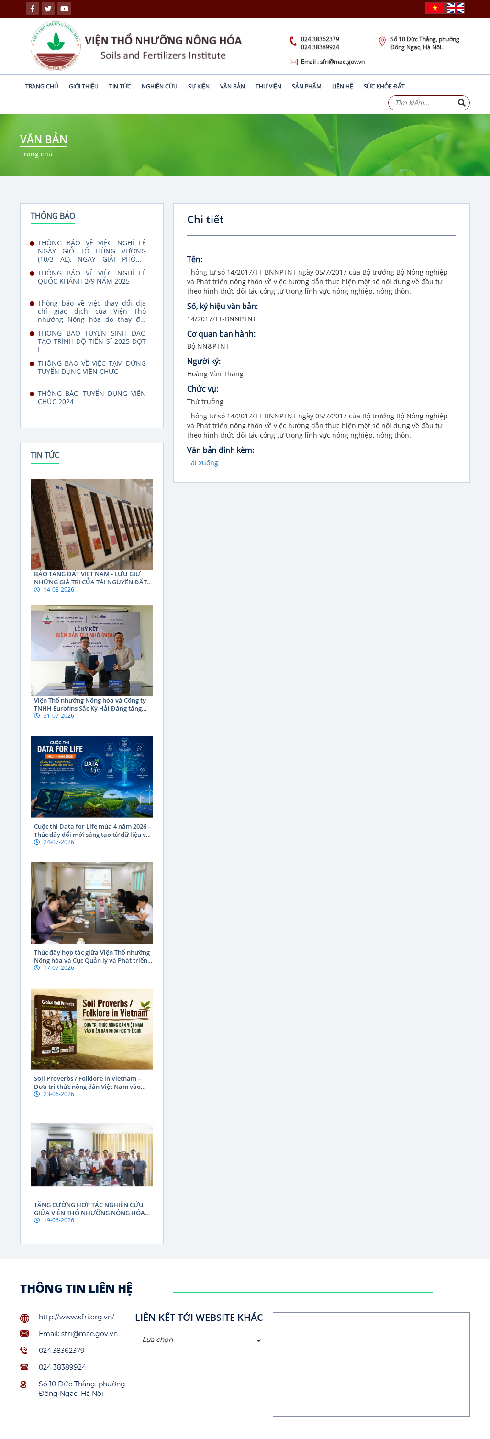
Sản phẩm (307, 86)
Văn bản (232, 86)
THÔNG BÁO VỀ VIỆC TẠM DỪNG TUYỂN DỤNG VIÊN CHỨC (92, 367)
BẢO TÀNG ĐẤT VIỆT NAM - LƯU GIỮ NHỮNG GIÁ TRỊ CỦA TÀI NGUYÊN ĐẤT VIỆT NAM (90, 582)
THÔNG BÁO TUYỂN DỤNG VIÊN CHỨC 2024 (92, 397)
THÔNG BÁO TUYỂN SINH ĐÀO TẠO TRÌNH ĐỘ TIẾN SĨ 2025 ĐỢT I (92, 341)
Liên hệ (342, 86)
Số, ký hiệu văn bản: (222, 306)
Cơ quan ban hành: (221, 334)
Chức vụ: (202, 389)
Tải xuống (202, 462)
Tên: (194, 259)
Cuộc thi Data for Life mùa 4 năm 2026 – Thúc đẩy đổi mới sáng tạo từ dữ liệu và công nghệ (92, 834)
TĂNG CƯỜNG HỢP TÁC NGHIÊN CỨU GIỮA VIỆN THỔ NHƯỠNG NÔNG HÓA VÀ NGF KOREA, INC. (89, 1212)
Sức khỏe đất (384, 86)
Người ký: (204, 361)
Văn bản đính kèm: (220, 450)
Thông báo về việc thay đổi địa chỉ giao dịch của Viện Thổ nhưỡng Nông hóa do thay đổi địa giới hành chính (92, 311)
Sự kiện (199, 86)
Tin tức (120, 86)
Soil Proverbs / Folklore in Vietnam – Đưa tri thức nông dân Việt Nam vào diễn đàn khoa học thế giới (87, 1086)
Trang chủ (41, 86)
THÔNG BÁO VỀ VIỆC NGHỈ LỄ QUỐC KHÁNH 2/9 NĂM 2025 (92, 277)
